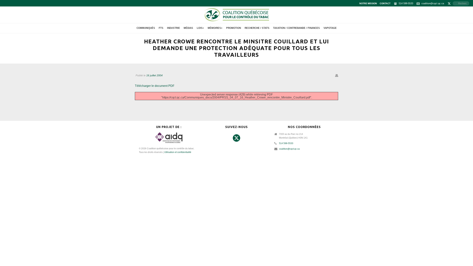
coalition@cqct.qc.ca (432, 3)
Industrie (173, 28)
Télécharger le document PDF (154, 85)
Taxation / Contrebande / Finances (296, 28)
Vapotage (330, 28)
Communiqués (146, 28)
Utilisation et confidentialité (177, 152)
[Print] (336, 75)
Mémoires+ (215, 28)
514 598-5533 (406, 3)
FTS (161, 28)
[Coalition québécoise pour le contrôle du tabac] (236, 14)
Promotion (233, 28)
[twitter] (236, 138)
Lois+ (200, 28)
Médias (188, 28)
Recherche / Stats (257, 28)
